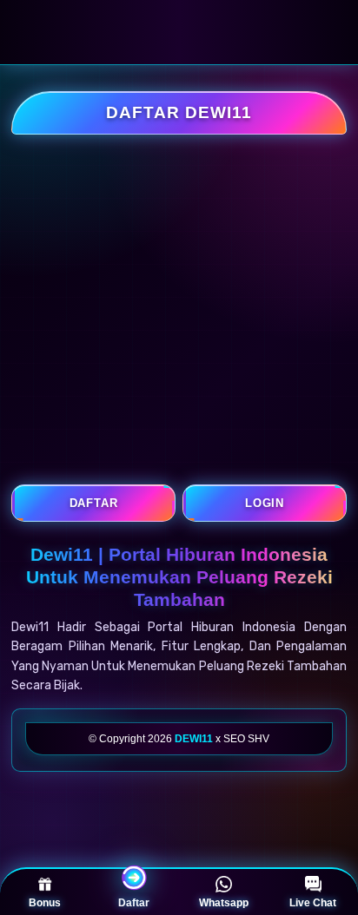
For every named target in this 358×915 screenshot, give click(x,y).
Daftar (133, 903)
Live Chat (312, 903)
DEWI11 (194, 739)
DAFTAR (94, 503)
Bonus (45, 903)
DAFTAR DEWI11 (179, 112)
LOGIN (264, 503)
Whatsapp (224, 903)
